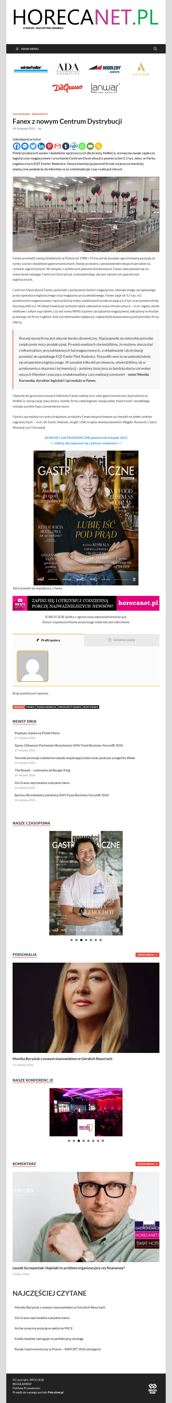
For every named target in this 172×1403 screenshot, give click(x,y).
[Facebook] (16, 146)
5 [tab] (91, 940)
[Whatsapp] (82, 146)
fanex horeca (46, 707)
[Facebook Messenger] (25, 146)
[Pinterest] (49, 146)
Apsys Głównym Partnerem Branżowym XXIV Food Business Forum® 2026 (69, 745)
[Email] (90, 146)
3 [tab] (81, 940)
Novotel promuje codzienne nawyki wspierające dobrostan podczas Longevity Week (75, 758)
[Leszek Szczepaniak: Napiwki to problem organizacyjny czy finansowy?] (86, 1216)
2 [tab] (76, 940)
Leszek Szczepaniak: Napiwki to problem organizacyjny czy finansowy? (69, 1268)
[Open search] (155, 49)
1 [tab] (71, 940)
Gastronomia (21, 114)
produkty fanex (69, 707)
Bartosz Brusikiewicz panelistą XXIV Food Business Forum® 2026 (62, 795)
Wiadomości (40, 114)
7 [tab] (100, 940)
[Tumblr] (65, 146)
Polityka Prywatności (26, 1388)
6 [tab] (96, 940)
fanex (30, 707)
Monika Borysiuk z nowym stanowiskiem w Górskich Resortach (62, 1058)
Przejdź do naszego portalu (38, 1392)
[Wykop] (74, 146)
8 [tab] (103, 1141)
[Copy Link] (98, 146)
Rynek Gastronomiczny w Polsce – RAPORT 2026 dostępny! (58, 1349)
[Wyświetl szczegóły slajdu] (86, 883)
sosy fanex (90, 707)
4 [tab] (86, 940)
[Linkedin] (41, 146)
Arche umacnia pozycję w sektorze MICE (44, 1328)
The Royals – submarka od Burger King (42, 770)
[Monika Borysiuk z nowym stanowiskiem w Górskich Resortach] (86, 1007)
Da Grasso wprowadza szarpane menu (42, 783)
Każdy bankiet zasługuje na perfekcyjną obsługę (49, 1339)
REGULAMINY (22, 1384)
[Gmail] (57, 146)
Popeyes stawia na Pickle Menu (37, 733)
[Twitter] (33, 146)
